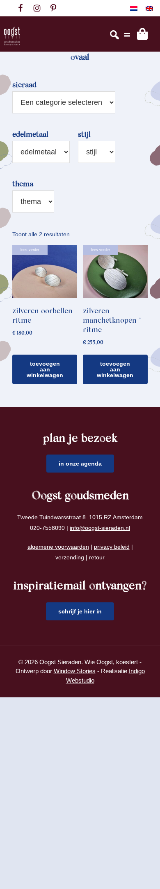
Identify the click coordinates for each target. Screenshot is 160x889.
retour (97, 557)
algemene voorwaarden (58, 546)
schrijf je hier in (80, 611)
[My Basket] (142, 34)
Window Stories (75, 670)
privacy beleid (112, 546)
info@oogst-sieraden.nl (100, 528)
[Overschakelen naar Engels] (149, 8)
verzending (69, 557)
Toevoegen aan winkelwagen (45, 369)
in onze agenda (80, 463)
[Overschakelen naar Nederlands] (134, 8)
